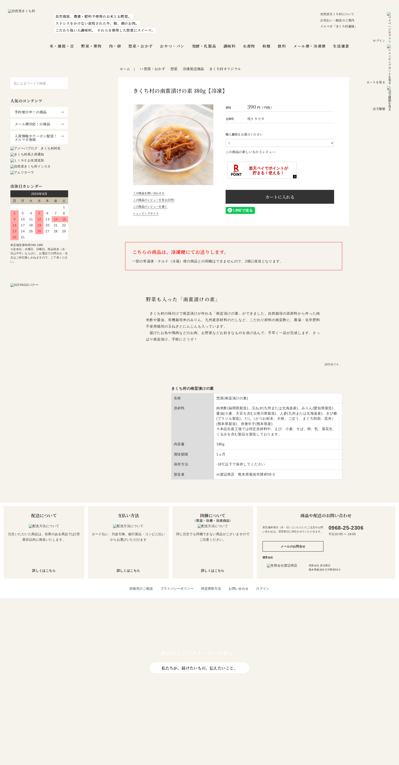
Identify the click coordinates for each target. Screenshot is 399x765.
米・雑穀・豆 (62, 46)
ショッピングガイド (146, 213)
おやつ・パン (172, 46)
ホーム (125, 68)
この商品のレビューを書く (150, 206)
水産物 (249, 46)
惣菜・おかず (140, 46)
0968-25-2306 (346, 527)
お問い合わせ (239, 588)
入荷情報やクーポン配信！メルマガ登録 (36, 138)
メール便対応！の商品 (32, 123)
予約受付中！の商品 (31, 111)
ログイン (379, 40)
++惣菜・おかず (152, 68)
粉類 (267, 46)
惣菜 (174, 68)
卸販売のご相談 (141, 588)
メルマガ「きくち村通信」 (338, 26)
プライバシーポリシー (177, 588)
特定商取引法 (211, 588)
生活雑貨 (341, 46)
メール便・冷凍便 (309, 46)
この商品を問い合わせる (149, 193)
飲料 (282, 46)
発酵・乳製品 (204, 46)
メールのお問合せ (293, 546)
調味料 (230, 46)
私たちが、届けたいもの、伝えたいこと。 (199, 668)
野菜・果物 (91, 46)
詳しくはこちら (44, 570)
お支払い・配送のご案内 (337, 20)
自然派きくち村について (337, 14)
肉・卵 (115, 46)
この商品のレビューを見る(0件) (154, 200)
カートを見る (375, 82)
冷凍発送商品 (193, 68)
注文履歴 (379, 108)
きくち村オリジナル (225, 68)
